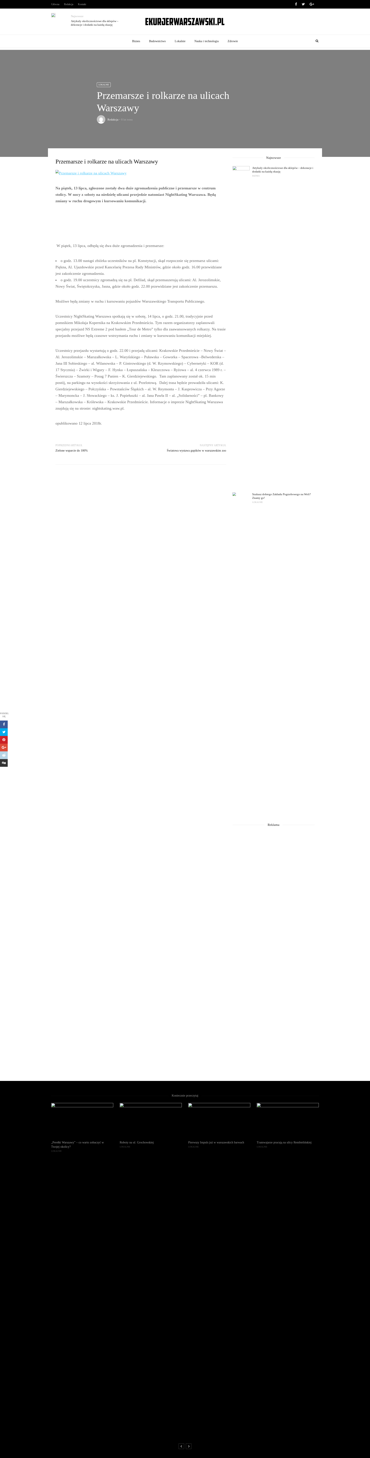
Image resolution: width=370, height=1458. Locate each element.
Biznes (136, 41)
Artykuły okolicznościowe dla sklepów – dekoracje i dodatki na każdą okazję (94, 22)
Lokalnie (180, 41)
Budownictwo (157, 41)
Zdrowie (233, 41)
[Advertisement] (140, 223)
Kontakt (82, 4)
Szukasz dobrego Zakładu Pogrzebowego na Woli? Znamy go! (281, 496)
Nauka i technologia (206, 41)
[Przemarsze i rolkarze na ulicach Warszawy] (91, 173)
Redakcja (68, 4)
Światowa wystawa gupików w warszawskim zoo (196, 450)
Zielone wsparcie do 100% (71, 450)
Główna (55, 4)
